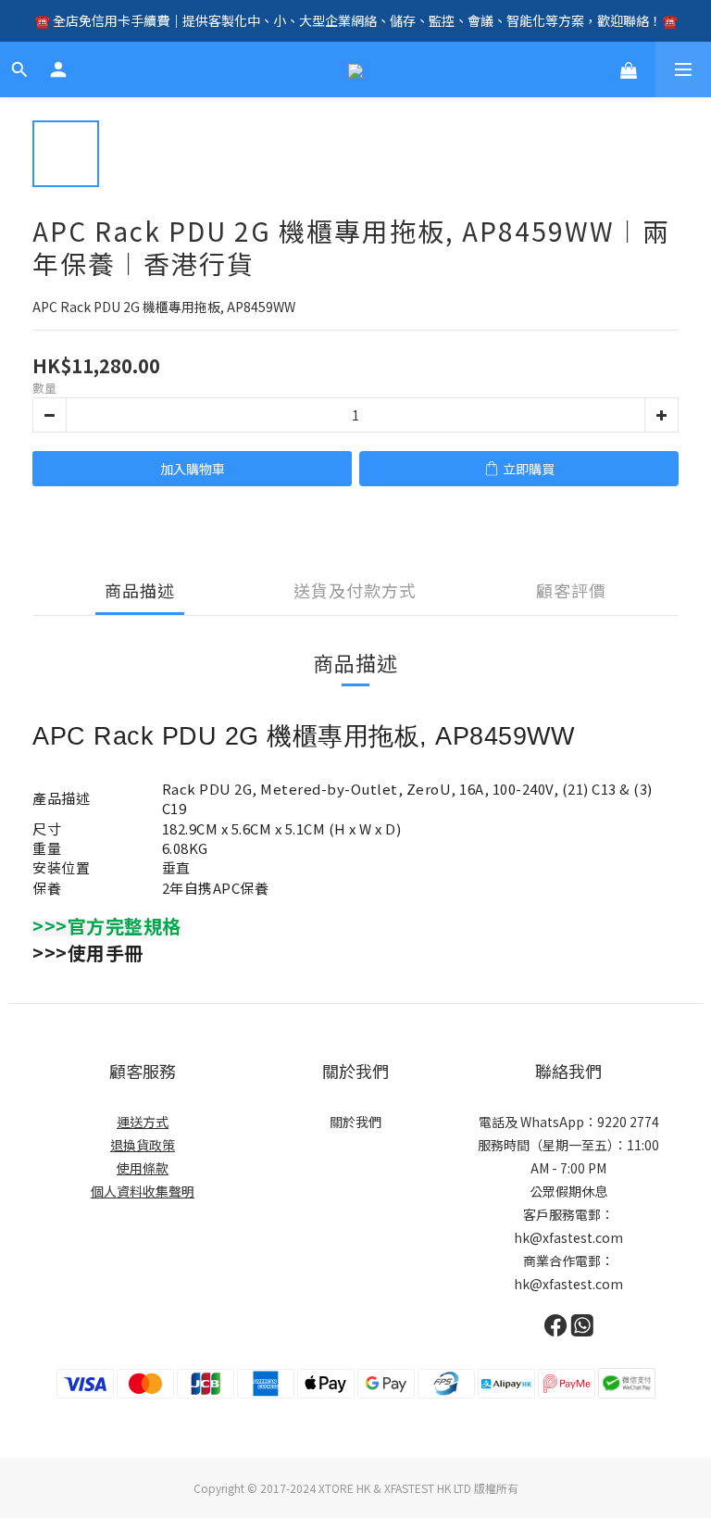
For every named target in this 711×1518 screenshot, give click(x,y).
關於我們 (355, 1121)
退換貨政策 (142, 1144)
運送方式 (142, 1121)
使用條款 (142, 1168)
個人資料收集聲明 (142, 1191)
